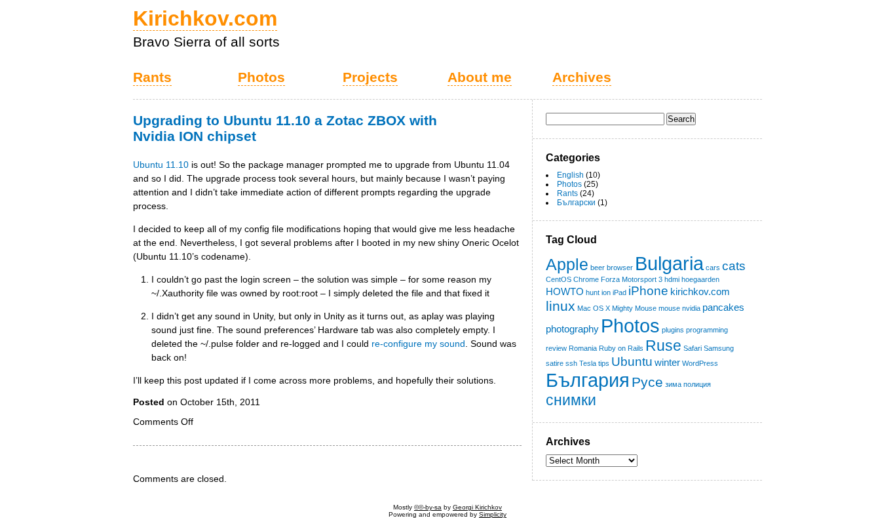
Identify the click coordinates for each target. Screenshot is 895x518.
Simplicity (492, 514)
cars (713, 267)
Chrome (586, 279)
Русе (647, 382)
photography (572, 328)
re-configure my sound (418, 343)
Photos (261, 77)
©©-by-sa (428, 507)
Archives (581, 77)
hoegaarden (700, 279)
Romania (583, 348)
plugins (673, 330)
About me (479, 77)
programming (707, 330)
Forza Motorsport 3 (631, 279)
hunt (593, 292)
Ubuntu (632, 362)
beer (597, 267)
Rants (152, 77)
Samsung (719, 348)
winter (667, 362)
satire (554, 363)
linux (560, 306)
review (556, 348)
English (570, 175)
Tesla (587, 363)
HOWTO (565, 291)
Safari (692, 348)
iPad (619, 292)
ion (606, 292)
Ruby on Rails (621, 348)
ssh (571, 363)
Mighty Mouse (634, 308)
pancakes (723, 307)
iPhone (648, 291)
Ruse (663, 345)
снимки (571, 399)
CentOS (558, 279)
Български (576, 202)
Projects (370, 77)
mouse (669, 308)
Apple (567, 264)
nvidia (691, 308)
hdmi (671, 279)
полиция (697, 384)
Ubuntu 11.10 (161, 164)
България (588, 380)
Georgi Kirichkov (477, 507)
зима (673, 384)
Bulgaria (669, 263)
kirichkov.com (700, 291)
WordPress (700, 363)
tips (603, 363)
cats (734, 266)
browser (620, 267)
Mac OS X (593, 308)
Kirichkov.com (205, 18)
